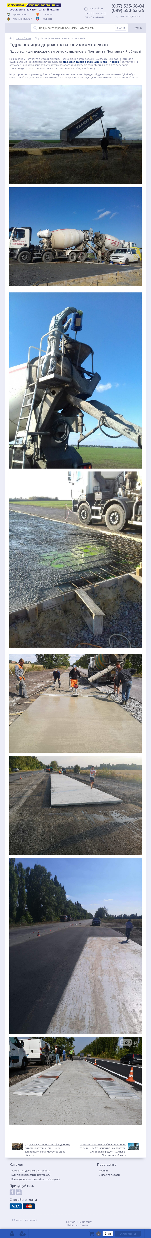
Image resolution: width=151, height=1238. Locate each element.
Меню (138, 27)
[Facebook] (12, 1192)
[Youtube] (19, 1192)
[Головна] (10, 38)
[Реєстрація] (23, 1233)
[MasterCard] (29, 1206)
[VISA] (16, 1206)
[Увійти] (12, 1233)
